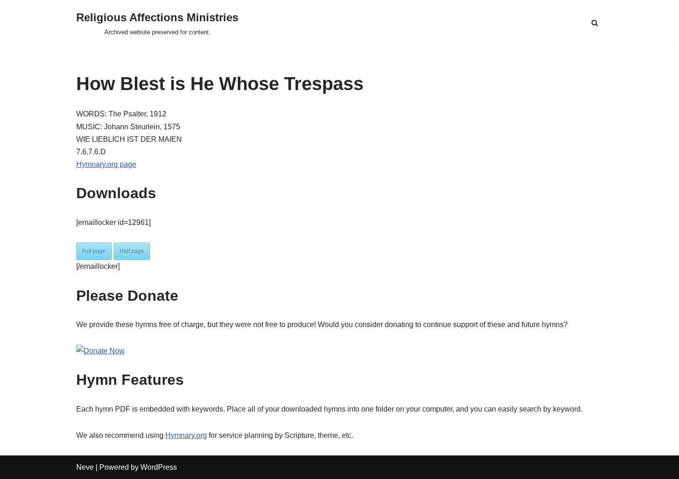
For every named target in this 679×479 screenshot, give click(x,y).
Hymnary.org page (106, 164)
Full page (94, 251)
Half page (132, 251)
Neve (85, 467)
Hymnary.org (186, 435)
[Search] (594, 22)
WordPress (158, 467)
